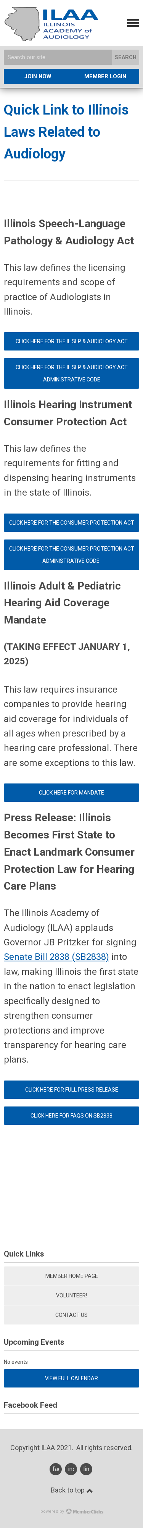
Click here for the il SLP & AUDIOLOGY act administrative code (72, 373)
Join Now (37, 76)
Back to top (68, 1490)
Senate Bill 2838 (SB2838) (56, 956)
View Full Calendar (71, 1378)
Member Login (105, 76)
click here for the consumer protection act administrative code (71, 555)
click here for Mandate (71, 793)
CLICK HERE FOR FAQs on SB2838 (71, 1116)
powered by (52, 1511)
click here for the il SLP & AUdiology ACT (72, 341)
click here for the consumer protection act (71, 523)
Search (126, 57)
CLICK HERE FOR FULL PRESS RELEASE (71, 1090)
